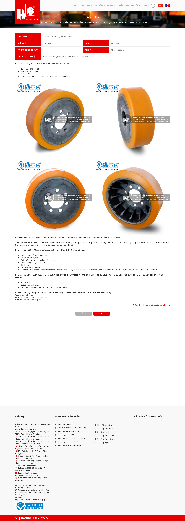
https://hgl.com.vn (30, 478)
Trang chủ (79, 5)
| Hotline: (33, 518)
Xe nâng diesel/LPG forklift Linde (71, 438)
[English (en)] (167, 5)
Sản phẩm (98, 5)
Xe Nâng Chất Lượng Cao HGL (35, 297)
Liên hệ (145, 5)
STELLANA (47, 43)
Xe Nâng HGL (20, 495)
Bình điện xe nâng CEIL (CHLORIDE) (72, 428)
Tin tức (134, 5)
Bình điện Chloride (41, 492)
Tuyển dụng (123, 5)
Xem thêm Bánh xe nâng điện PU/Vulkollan (152, 305)
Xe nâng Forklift (103, 432)
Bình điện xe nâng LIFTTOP (68, 424)
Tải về (83, 313)
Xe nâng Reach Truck (106, 428)
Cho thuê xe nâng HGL (32, 300)
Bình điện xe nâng (104, 425)
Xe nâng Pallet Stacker (106, 439)
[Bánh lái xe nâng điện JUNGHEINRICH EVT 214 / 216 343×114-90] (101, 314)
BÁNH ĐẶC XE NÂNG (68, 22)
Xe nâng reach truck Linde (68, 431)
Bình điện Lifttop (26, 492)
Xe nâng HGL (31, 485)
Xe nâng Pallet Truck (105, 435)
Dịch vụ (110, 5)
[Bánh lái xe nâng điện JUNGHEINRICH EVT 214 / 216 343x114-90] (53, 119)
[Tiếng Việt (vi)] (160, 5)
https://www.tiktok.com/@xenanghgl (30, 499)
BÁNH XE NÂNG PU (86, 22)
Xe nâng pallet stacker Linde (69, 445)
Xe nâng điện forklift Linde (68, 435)
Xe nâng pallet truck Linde (68, 442)
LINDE (89, 5)
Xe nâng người (103, 442)
